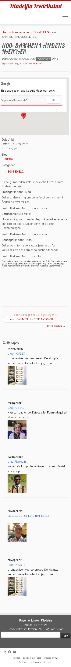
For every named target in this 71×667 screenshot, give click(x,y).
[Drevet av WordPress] (56, 657)
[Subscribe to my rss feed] (6, 652)
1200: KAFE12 (16, 407)
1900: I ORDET (16, 353)
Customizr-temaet (42, 662)
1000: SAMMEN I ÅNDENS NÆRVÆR (29, 319)
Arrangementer (20, 32)
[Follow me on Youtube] (15, 652)
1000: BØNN (56, 325)
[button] (23, 115)
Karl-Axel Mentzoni (32, 63)
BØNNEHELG (41, 32)
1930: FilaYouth (17, 461)
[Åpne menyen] (65, 17)
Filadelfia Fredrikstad (36, 6)
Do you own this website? (14, 100)
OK (53, 100)
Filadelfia (7, 158)
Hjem (5, 32)
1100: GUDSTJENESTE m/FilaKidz (28, 515)
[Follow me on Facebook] (10, 652)
